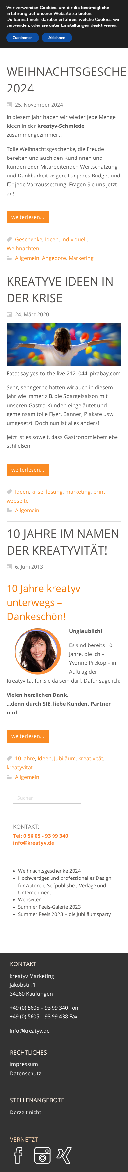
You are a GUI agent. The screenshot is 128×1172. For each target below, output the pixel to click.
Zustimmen (22, 37)
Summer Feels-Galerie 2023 (49, 906)
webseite (18, 500)
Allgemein (27, 257)
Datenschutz (25, 1073)
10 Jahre (25, 758)
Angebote (54, 257)
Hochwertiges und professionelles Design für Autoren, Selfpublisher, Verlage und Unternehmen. (64, 885)
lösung (54, 491)
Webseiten (30, 899)
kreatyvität (20, 767)
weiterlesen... (27, 217)
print (99, 491)
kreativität (90, 758)
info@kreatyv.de (30, 1030)
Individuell (74, 239)
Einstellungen (75, 25)
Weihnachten (23, 248)
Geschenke (28, 239)
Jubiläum (65, 758)
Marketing (81, 257)
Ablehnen (56, 37)
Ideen (52, 239)
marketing (78, 491)
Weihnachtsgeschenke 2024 (49, 870)
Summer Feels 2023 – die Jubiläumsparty (64, 914)
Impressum (24, 1064)
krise (37, 491)
